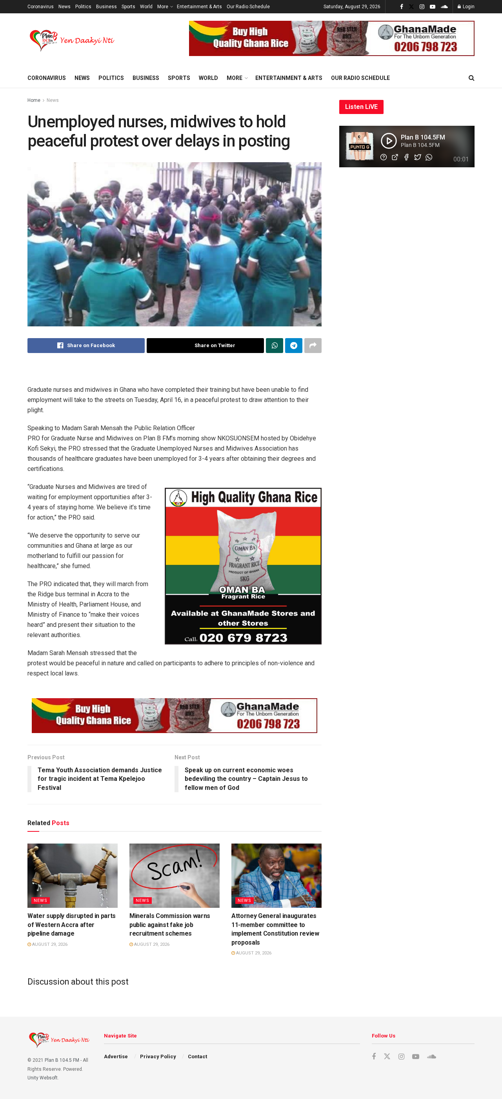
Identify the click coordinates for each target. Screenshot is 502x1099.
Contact (197, 1056)
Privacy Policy (158, 1056)
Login (468, 6)
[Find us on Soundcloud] (444, 7)
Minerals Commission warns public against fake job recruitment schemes (169, 924)
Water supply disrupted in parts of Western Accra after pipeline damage (71, 924)
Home (33, 100)
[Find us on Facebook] (401, 7)
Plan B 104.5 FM (62, 1060)
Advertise (116, 1056)
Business (106, 6)
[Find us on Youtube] (432, 7)
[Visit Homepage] (72, 41)
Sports (128, 6)
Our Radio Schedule (248, 6)
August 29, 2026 (49, 944)
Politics (83, 6)
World (146, 6)
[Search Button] (472, 78)
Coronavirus (40, 6)
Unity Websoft (42, 1078)
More (162, 6)
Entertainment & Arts (199, 6)
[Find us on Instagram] (422, 7)
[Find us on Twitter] (411, 7)
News (64, 6)
